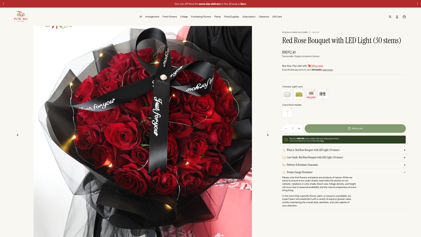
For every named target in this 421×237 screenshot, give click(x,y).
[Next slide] (417, 3)
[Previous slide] (3, 3)
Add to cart (357, 128)
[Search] (390, 16)
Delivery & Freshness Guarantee (302, 165)
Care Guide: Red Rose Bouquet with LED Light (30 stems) (315, 157)
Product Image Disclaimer (300, 172)
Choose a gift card (292, 86)
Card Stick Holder (292, 104)
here (322, 141)
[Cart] (404, 16)
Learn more (327, 69)
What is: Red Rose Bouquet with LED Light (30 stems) (313, 150)
